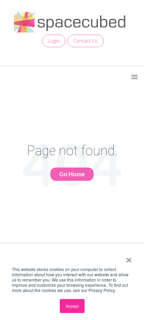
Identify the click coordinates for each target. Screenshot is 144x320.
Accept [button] (72, 306)
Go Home (72, 174)
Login (54, 40)
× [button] (129, 257)
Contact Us (85, 40)
